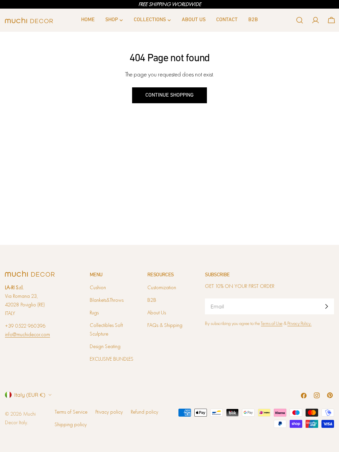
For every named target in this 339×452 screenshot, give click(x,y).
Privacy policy (109, 411)
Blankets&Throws (106, 299)
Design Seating (105, 346)
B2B (151, 299)
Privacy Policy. (299, 323)
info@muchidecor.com (27, 334)
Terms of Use (271, 323)
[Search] (299, 20)
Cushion (98, 287)
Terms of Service (71, 411)
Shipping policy (71, 424)
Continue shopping (169, 95)
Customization (161, 287)
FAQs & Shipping (164, 325)
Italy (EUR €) (29, 394)
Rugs (94, 312)
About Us (156, 312)
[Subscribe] (326, 306)
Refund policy (144, 411)
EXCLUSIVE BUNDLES (111, 358)
